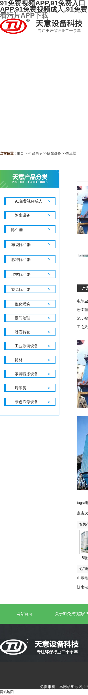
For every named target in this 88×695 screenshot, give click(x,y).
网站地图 (7, 692)
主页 (20, 153)
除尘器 (71, 153)
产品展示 (35, 153)
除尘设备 (54, 153)
